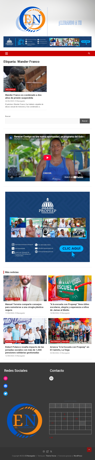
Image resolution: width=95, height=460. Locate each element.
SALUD (17, 299)
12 (64, 419)
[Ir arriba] (89, 449)
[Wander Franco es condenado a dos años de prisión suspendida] (25, 79)
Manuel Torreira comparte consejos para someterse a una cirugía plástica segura (24, 307)
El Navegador (20, 101)
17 (52, 423)
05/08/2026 (54, 353)
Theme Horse (51, 456)
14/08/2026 (54, 313)
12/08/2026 (9, 356)
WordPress (78, 456)
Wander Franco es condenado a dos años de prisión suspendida (23, 96)
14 (76, 419)
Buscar (8, 116)
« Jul (51, 437)
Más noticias (12, 272)
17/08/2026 (9, 313)
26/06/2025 (9, 101)
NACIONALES (10, 89)
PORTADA (9, 299)
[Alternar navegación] (6, 53)
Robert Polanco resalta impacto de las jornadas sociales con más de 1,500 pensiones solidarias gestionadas (24, 350)
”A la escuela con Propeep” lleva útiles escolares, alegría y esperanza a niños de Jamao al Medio (69, 307)
